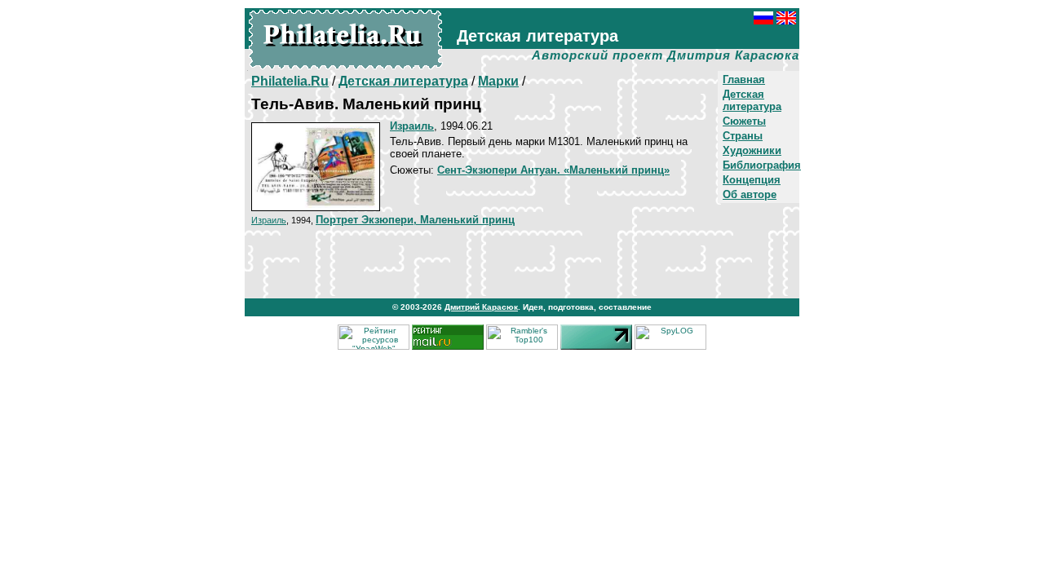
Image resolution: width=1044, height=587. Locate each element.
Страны (743, 136)
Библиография (762, 165)
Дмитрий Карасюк (481, 306)
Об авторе (749, 194)
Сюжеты (744, 121)
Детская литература (752, 100)
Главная (744, 79)
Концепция (752, 180)
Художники (752, 150)
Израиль (268, 220)
